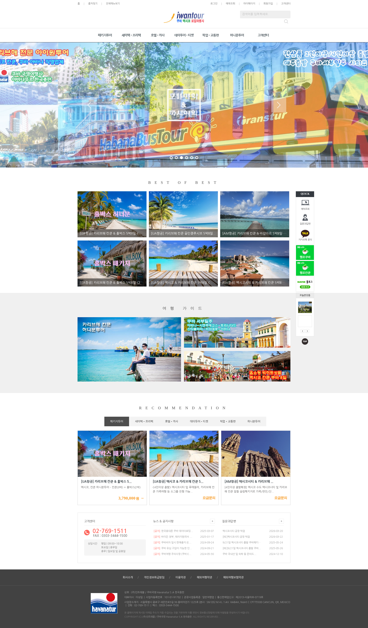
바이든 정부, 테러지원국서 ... (173, 537)
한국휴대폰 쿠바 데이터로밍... (173, 531)
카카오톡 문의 (305, 240)
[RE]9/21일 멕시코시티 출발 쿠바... (242, 548)
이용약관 (180, 577)
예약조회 (305, 209)
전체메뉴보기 (113, 3)
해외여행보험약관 (233, 577)
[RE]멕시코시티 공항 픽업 (236, 537)
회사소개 (128, 577)
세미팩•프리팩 (131, 35)
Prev (89, 105)
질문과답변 (305, 224)
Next (278, 105)
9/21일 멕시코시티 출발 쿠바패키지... (242, 542)
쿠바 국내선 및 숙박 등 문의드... (239, 554)
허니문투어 (237, 35)
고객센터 (285, 3)
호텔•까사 (157, 35)
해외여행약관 (204, 577)
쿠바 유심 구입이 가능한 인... (173, 548)
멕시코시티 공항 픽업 (234, 531)
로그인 (213, 3)
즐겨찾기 (93, 3)
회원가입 (268, 3)
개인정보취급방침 (154, 577)
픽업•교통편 (210, 35)
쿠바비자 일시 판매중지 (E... (172, 542)
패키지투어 (105, 35)
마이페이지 (249, 3)
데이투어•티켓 (184, 35)
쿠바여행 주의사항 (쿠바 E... (172, 554)
